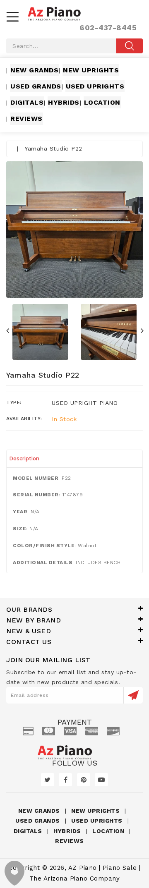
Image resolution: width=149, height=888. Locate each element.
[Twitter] (47, 779)
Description (24, 458)
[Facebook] (65, 779)
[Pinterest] (83, 779)
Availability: (24, 418)
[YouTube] (101, 779)
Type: (14, 402)
